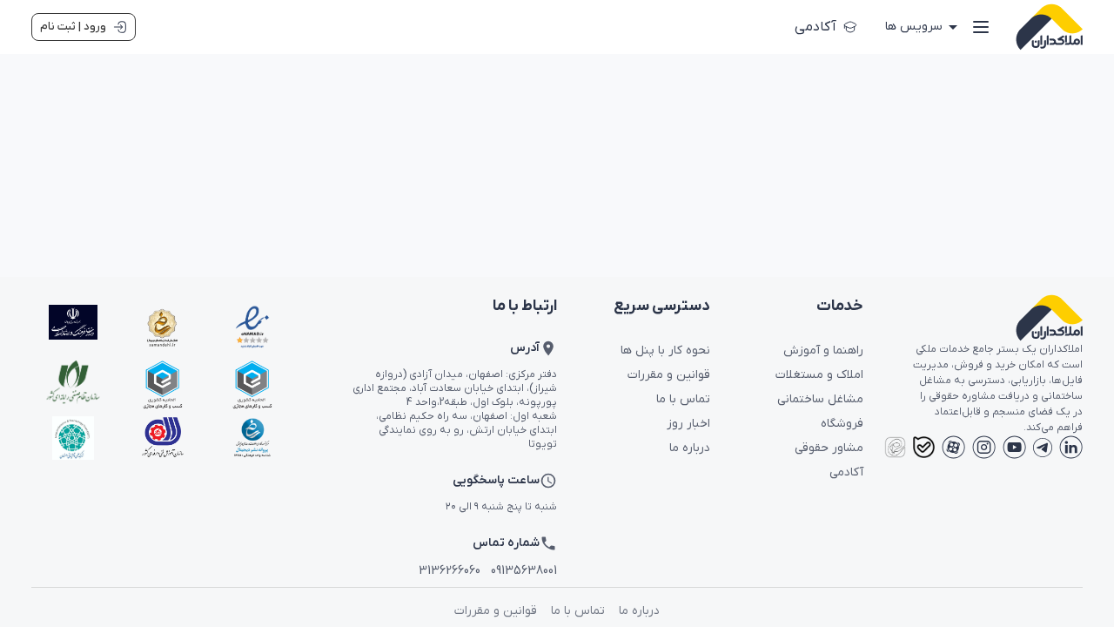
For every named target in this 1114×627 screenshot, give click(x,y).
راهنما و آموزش (823, 350)
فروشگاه (842, 423)
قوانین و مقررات (668, 375)
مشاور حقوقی (829, 448)
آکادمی (815, 27)
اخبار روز (688, 423)
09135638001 (524, 571)
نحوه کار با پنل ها (665, 350)
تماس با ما (683, 399)
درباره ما (689, 448)
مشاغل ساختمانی (820, 399)
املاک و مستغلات (819, 375)
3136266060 (449, 571)
